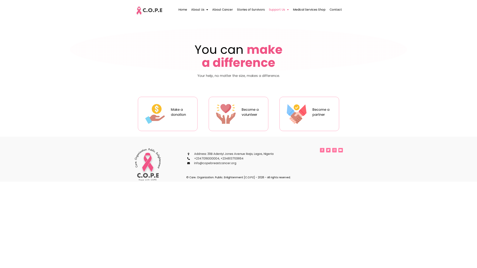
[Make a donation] (155, 114)
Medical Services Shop (309, 9)
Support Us (277, 9)
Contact (336, 9)
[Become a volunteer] (226, 114)
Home (182, 9)
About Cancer (222, 9)
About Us (197, 9)
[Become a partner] (297, 114)
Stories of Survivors (251, 9)
